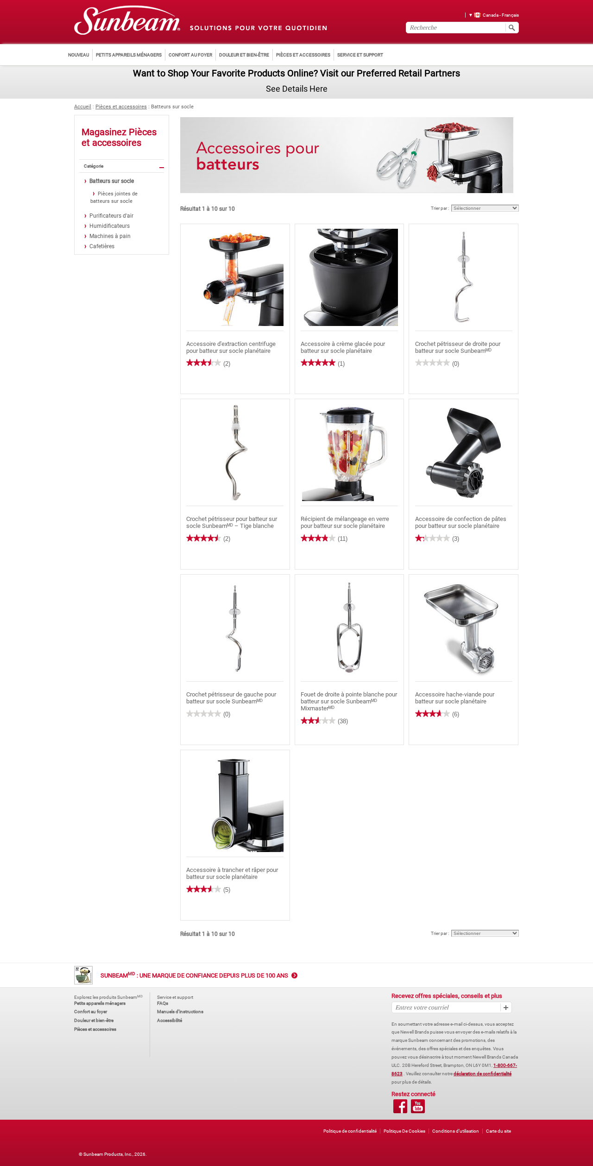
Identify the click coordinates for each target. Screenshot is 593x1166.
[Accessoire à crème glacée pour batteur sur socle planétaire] (349, 277)
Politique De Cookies (404, 1131)
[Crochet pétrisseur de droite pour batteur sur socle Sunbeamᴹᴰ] (463, 277)
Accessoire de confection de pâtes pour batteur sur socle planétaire (460, 522)
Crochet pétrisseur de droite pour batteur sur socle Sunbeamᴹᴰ (457, 347)
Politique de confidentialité (350, 1131)
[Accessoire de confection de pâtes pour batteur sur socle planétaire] (463, 452)
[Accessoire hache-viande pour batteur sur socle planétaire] (463, 628)
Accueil (82, 107)
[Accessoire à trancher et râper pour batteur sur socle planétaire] (235, 803)
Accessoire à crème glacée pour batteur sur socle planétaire (343, 347)
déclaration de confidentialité (482, 1073)
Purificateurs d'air (111, 216)
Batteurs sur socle (172, 107)
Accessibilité (169, 1020)
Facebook (400, 1106)
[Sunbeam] (127, 21)
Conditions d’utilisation (455, 1131)
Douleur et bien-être (94, 1020)
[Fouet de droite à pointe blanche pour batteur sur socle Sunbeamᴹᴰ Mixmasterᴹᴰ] (349, 628)
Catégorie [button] (93, 166)
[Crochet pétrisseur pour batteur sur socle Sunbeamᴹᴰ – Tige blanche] (235, 452)
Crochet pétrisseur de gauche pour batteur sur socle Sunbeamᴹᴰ (231, 698)
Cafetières (101, 246)
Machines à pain (110, 236)
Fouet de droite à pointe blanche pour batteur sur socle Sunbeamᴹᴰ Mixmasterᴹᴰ (349, 701)
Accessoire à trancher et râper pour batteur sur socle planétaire (232, 873)
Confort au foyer (90, 1011)
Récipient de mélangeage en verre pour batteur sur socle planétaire (345, 522)
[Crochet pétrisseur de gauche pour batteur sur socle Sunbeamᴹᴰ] (235, 628)
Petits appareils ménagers (100, 1003)
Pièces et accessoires (121, 107)
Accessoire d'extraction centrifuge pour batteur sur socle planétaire (231, 347)
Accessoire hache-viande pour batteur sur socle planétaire (454, 698)
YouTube (418, 1106)
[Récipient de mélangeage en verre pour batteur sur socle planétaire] (349, 452)
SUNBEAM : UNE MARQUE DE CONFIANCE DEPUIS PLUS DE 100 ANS (194, 975)
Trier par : (440, 208)
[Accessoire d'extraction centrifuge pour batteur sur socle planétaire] (235, 277)
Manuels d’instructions (180, 1011)
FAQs (162, 1003)
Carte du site (498, 1131)
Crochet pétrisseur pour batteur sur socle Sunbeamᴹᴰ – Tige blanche (231, 522)
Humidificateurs (109, 226)
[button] (490, 15)
